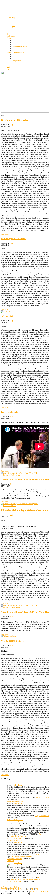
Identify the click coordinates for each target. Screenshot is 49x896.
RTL (32, 889)
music (25, 836)
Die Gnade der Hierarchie (14, 120)
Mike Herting (18, 785)
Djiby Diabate (28, 879)
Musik (29, 857)
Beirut (22, 857)
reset (28, 889)
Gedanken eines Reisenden (15, 801)
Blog (11, 125)
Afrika (22, 879)
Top (21, 889)
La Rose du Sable (10, 412)
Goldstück (10, 783)
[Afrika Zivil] (6, 311)
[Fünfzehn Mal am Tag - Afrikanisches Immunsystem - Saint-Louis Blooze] (21, 506)
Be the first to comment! (14, 838)
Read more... (5, 234)
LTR (36, 889)
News (11, 416)
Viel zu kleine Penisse (12, 640)
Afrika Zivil (7, 316)
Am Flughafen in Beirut (13, 238)
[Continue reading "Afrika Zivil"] (12, 865)
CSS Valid (4, 889)
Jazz (21, 836)
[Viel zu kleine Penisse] (9, 636)
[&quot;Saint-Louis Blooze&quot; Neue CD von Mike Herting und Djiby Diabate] (21, 475)
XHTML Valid (14, 889)
